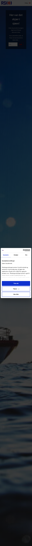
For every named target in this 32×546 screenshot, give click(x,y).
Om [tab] (26, 255)
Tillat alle (16, 283)
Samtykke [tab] (6, 255)
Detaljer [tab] (16, 255)
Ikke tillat (16, 294)
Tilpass (15, 289)
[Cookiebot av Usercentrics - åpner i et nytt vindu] (23, 250)
